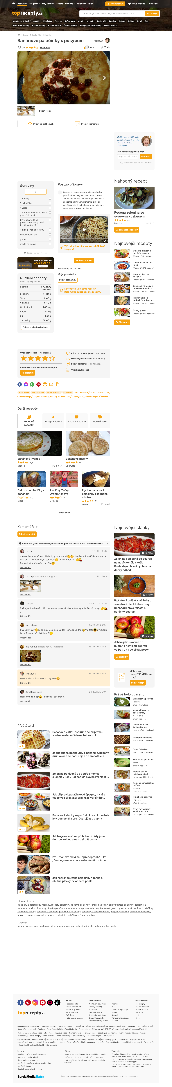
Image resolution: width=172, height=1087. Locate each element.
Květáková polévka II (143, 759)
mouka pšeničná (47, 926)
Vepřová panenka (131, 1029)
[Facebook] (20, 1002)
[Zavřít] (107, 543)
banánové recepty (37, 908)
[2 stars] (30, 358)
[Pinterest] (28, 1002)
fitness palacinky (99, 904)
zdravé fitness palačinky (121, 904)
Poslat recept (51, 384)
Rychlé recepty (38, 25)
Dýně (139, 21)
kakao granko (102, 926)
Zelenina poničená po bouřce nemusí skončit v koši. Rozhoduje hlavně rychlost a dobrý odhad (80, 777)
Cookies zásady (95, 1012)
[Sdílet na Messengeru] (26, 384)
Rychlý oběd (149, 1042)
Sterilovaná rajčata (54, 1039)
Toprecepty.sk (141, 1004)
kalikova (136, 702)
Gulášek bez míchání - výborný (30, 1069)
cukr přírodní (82, 926)
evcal (20, 500)
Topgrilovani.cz (141, 1009)
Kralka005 (98, 41)
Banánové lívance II (29, 458)
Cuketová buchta (113, 1042)
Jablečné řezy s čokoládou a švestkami (140, 727)
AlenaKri (136, 762)
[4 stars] (45, 358)
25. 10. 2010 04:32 (98, 646)
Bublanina (23, 1045)
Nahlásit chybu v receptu (36, 253)
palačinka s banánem (47, 911)
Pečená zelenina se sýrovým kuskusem (129, 214)
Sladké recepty (34, 1036)
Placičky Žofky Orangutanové (59, 492)
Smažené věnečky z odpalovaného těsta (143, 287)
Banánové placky (77, 458)
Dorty (105, 1036)
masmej (136, 730)
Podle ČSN (101, 21)
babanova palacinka (140, 911)
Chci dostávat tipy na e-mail (130, 151)
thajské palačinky (120, 911)
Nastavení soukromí (97, 1004)
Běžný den (78, 397)
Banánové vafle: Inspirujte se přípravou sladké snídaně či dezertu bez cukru (77, 733)
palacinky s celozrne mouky (96, 911)
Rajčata (131, 21)
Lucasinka (118, 223)
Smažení (104, 397)
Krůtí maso (37, 1033)
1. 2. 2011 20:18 (100, 576)
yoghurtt (70, 465)
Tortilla (84, 1026)
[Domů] (18, 35)
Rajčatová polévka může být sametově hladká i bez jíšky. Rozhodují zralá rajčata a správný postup (132, 606)
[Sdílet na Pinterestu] (38, 384)
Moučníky (47, 21)
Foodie (114, 1012)
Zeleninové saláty (77, 1036)
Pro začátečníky (54, 392)
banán (20, 926)
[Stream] (50, 1002)
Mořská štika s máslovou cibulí (140, 772)
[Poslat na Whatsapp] (32, 384)
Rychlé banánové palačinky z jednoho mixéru (95, 494)
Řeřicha (148, 1026)
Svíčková (41, 1029)
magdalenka (138, 716)
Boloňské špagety (24, 1066)
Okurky (81, 21)
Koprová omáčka (49, 1042)
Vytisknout (45, 384)
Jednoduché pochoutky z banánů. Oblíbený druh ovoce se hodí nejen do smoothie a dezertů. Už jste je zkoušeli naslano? (80, 756)
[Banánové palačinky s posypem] (30, 586)
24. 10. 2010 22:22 (98, 673)
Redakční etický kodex (98, 1021)
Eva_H (135, 741)
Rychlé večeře (54, 25)
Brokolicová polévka (143, 698)
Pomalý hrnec (89, 1033)
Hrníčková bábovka (142, 797)
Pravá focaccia (53, 1029)
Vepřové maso (61, 1033)
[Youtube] (43, 1002)
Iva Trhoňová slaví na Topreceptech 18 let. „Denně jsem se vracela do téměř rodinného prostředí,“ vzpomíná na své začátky (80, 860)
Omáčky (37, 21)
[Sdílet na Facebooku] (19, 384)
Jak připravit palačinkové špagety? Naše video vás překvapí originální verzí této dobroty (78, 798)
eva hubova (31, 625)
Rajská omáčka (94, 1039)
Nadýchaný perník (134, 1042)
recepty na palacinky (88, 908)
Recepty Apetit (72, 1012)
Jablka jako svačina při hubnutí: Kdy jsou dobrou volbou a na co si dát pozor (78, 838)
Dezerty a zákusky (96, 1026)
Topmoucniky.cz (142, 1007)
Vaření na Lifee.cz (73, 1007)
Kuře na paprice (88, 1042)
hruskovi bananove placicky (31, 915)
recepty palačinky (60, 904)
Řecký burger (139, 310)
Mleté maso (48, 1033)
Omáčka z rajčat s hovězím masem (142, 251)
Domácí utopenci (50, 1045)
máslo (113, 926)
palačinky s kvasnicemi (131, 908)
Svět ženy (70, 1015)
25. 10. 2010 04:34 (98, 625)
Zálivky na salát (98, 1029)
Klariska (29, 603)
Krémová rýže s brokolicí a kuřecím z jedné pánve (143, 300)
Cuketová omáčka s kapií (143, 263)
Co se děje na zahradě (26, 1029)
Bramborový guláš (108, 1039)
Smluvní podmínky (96, 1018)
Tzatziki (143, 1029)
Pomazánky (34, 1026)
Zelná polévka (84, 1029)
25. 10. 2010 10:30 (98, 603)
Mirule (29, 551)
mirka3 (136, 814)
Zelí (146, 21)
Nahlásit (115, 1015)
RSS (113, 1007)
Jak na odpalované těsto (115, 1026)
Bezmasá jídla (38, 392)
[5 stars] (52, 358)
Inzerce (115, 1004)
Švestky (90, 21)
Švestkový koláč (35, 1045)
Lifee (137, 1018)
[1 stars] (23, 358)
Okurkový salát (34, 1042)
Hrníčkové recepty (21, 25)
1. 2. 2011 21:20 (100, 551)
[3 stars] (38, 358)
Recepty (26, 35)
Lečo (124, 1042)
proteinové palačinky (69, 911)
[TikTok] (57, 1002)
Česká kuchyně (70, 25)
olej (92, 926)
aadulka (21, 465)
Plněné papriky (38, 1039)
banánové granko (109, 908)
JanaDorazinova (34, 692)
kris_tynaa (137, 800)
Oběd (93, 392)
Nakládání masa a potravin (69, 1026)
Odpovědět (25, 567)
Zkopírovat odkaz (57, 384)
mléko (28, 926)
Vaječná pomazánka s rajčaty (143, 784)
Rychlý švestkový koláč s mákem (141, 810)
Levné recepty (110, 25)
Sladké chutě (103, 392)
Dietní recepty (48, 1036)
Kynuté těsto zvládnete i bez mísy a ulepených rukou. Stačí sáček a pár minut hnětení (131, 1065)
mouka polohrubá (65, 926)
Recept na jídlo (72, 1004)
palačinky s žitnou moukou (81, 915)
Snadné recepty (25, 397)
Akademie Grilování (22, 21)
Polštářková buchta (142, 737)
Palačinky (47, 35)
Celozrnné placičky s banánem (30, 492)
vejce (35, 926)
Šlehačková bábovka (68, 1029)
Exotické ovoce (81, 392)
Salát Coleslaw (140, 749)
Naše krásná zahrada (74, 1018)
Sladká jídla (36, 35)
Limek (135, 777)
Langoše (100, 1042)
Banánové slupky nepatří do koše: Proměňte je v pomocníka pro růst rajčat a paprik (81, 817)
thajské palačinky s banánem (62, 908)
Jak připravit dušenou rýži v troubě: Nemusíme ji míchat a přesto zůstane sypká (132, 1060)
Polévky (58, 21)
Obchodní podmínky (97, 1015)
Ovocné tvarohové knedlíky (74, 1039)
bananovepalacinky (56, 915)
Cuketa (122, 21)
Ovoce (111, 1036)
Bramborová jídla (75, 1033)
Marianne (139, 1012)
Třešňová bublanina (114, 1029)
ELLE (137, 1015)
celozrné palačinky (80, 904)
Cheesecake (123, 1039)
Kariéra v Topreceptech (121, 1009)
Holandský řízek (64, 1042)
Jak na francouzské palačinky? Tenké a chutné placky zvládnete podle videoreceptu (77, 881)
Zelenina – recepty (48, 1026)
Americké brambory (136, 1026)
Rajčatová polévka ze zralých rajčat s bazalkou (83, 1057)
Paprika (112, 21)
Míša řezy (77, 1042)
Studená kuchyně (94, 1036)
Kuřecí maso (70, 21)
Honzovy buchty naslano (141, 275)
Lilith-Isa (54, 500)
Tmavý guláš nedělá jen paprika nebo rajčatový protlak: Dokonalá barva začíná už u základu (131, 1055)
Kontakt (115, 1021)
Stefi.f (135, 752)
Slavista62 (137, 788)
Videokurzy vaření (73, 1009)
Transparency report (120, 1018)
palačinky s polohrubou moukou (33, 904)
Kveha (85, 504)
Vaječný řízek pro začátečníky (141, 711)
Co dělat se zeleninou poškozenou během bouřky (85, 1054)
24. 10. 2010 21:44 (98, 691)
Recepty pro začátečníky (90, 25)
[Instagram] (35, 1002)
